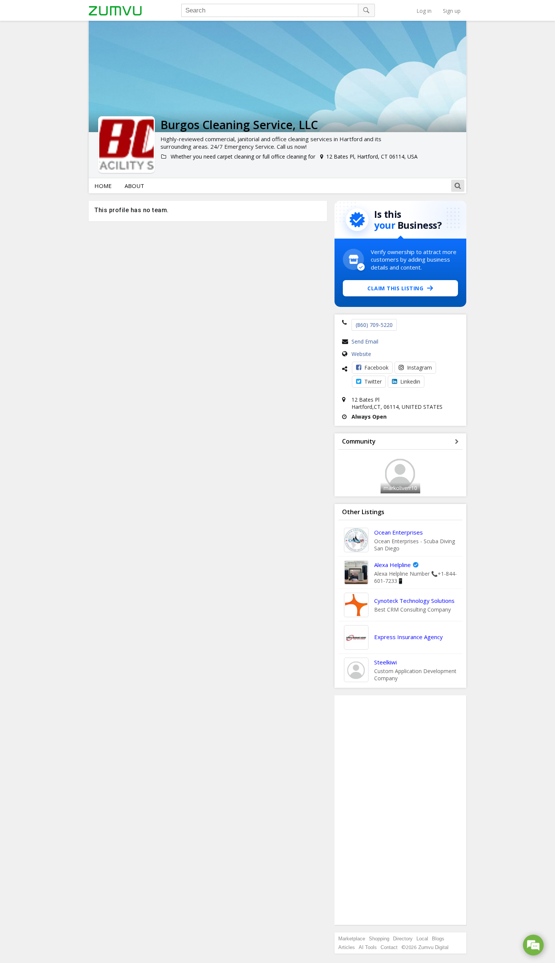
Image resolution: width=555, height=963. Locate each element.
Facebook (376, 367)
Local (422, 938)
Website (361, 353)
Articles (346, 947)
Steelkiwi (385, 662)
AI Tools (368, 947)
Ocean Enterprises (398, 532)
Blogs (438, 938)
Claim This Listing (395, 288)
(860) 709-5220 (374, 324)
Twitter (373, 381)
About (134, 186)
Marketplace (351, 938)
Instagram (419, 367)
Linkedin (410, 381)
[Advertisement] (400, 810)
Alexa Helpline (392, 565)
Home (103, 186)
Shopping (379, 938)
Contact (389, 947)
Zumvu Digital (433, 947)
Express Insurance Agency (408, 637)
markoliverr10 (400, 488)
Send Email (365, 341)
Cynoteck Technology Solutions (414, 600)
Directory (403, 938)
